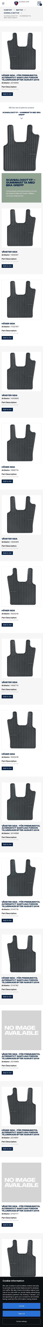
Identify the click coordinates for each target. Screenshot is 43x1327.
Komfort (8, 10)
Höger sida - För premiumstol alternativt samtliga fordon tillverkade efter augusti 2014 (20, 980)
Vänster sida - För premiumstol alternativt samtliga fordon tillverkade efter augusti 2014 (21, 828)
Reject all (21, 1314)
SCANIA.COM (24, 2)
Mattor (19, 10)
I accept (21, 1306)
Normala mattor (11, 13)
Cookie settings (21, 1321)
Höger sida (8, 324)
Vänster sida (9, 252)
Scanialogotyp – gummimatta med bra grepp (20, 182)
